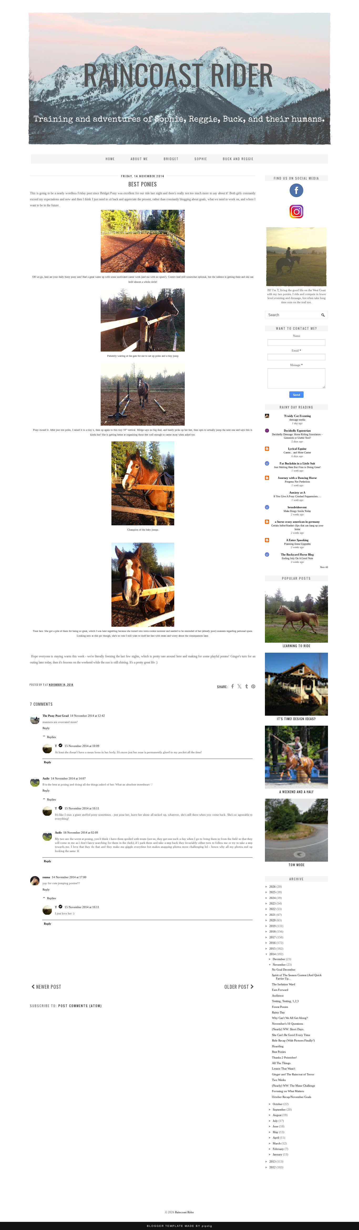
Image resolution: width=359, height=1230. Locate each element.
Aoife (46, 778)
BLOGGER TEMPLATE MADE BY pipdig (179, 1225)
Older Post (237, 986)
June (275, 1126)
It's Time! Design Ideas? (296, 718)
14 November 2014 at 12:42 (87, 715)
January (277, 1154)
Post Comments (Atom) (80, 1005)
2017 (272, 937)
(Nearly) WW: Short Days (287, 1029)
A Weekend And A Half (296, 791)
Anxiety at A (297, 492)
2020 (272, 920)
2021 (272, 914)
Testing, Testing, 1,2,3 (285, 1001)
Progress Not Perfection (297, 481)
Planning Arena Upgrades (297, 543)
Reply (46, 728)
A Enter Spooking (297, 540)
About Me (139, 158)
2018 (272, 931)
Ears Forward (280, 989)
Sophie (200, 158)
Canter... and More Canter (297, 452)
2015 (272, 948)
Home (110, 158)
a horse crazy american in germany (297, 521)
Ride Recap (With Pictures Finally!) (293, 1040)
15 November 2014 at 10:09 (82, 745)
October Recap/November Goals (291, 1096)
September (279, 1109)
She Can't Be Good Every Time (291, 1035)
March (277, 1143)
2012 (272, 1167)
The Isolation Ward (283, 984)
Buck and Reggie (238, 158)
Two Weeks (279, 1079)
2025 (272, 892)
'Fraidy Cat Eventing (297, 415)
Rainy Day (278, 1012)
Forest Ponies (280, 1006)
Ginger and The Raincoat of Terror (293, 1074)
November (279, 964)
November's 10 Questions (287, 1023)
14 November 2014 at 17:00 (69, 877)
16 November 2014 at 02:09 (80, 832)
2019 (272, 926)
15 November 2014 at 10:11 (82, 808)
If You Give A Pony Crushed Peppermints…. (297, 496)
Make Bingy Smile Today (297, 511)
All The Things (281, 1063)
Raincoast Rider (184, 1212)
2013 (272, 1161)
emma (46, 877)
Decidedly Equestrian (297, 430)
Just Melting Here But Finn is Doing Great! (297, 467)
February (278, 1148)
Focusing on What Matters (288, 1091)
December (279, 959)
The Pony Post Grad (56, 715)
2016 (272, 942)
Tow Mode (297, 864)
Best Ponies (279, 1051)
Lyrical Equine (297, 448)
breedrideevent (297, 507)
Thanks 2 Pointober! (284, 1057)
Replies (51, 737)
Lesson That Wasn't (283, 1068)
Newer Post (48, 986)
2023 (272, 903)
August (277, 1115)
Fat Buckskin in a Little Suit (297, 463)
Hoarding (278, 1046)
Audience (278, 995)
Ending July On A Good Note (297, 558)
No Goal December (283, 969)
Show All (324, 567)
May (275, 1132)
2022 (272, 908)
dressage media (297, 419)
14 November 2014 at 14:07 (68, 778)
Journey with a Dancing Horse (297, 477)
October (278, 1104)
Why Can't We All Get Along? (290, 1017)
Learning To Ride (296, 645)
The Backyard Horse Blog (297, 554)
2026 (272, 886)
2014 (272, 954)
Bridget (171, 158)
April (276, 1137)
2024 (272, 897)
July (275, 1120)
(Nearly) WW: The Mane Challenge (293, 1085)
